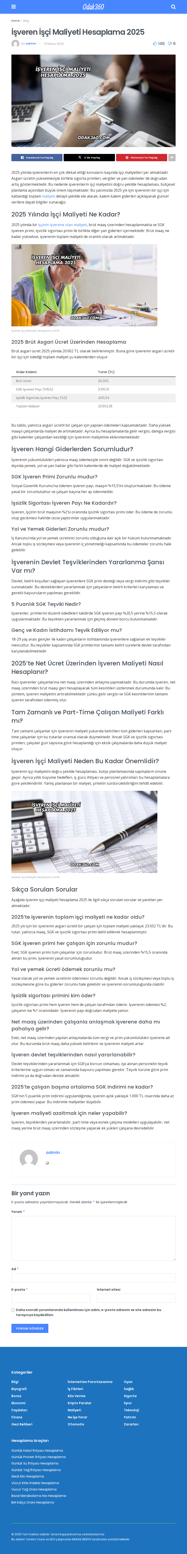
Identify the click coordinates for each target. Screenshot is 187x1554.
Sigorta (130, 1396)
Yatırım (130, 1417)
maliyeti (48, 196)
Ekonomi (18, 1403)
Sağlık (129, 1389)
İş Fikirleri (75, 1389)
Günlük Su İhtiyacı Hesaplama (34, 1463)
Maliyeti (74, 1410)
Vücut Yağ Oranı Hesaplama (34, 1489)
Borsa (16, 1396)
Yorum (18, 1211)
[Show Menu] (13, 7)
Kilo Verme (77, 1396)
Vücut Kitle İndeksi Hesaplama (35, 1483)
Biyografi (19, 1389)
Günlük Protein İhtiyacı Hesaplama (38, 1457)
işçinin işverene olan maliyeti (62, 224)
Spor (128, 1403)
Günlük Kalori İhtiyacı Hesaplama (37, 1450)
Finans (16, 1417)
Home (15, 21)
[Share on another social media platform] (172, 157)
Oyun (128, 1382)
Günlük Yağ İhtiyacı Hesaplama (36, 1470)
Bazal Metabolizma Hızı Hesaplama (38, 1495)
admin (31, 44)
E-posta (19, 1289)
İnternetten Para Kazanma (90, 1382)
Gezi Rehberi (21, 1424)
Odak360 (93, 7)
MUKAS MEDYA (81, 1539)
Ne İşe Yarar (77, 1417)
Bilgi (26, 21)
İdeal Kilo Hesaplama (27, 1476)
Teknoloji (131, 1410)
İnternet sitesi (108, 1289)
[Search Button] (173, 7)
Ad (15, 1269)
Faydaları (19, 1410)
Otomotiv (76, 1424)
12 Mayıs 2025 (54, 44)
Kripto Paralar (79, 1403)
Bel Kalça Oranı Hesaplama (32, 1502)
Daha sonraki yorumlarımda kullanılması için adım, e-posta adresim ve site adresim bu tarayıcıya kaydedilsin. (88, 1312)
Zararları (131, 1424)
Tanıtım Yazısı (35, 1539)
